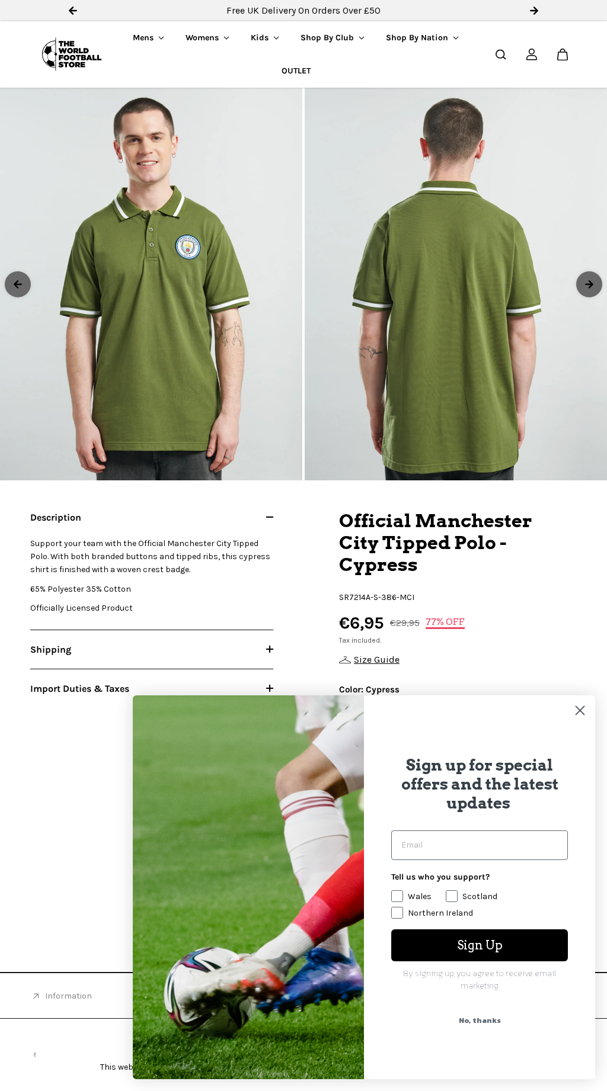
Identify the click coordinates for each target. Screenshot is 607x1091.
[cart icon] (562, 54)
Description (55, 517)
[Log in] (531, 54)
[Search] (501, 54)
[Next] (589, 284)
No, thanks (480, 1020)
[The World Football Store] (71, 54)
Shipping (50, 649)
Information (68, 996)
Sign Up (480, 945)
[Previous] (18, 284)
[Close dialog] (580, 710)
